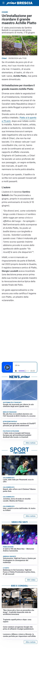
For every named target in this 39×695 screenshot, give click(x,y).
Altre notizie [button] (30, 443)
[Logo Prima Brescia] (19, 3)
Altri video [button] (31, 580)
